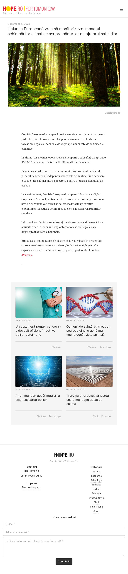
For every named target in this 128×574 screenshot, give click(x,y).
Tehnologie (106, 347)
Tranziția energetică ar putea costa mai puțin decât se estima (87, 400)
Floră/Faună (96, 506)
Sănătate (56, 347)
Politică (96, 471)
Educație (96, 493)
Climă (95, 416)
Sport (96, 511)
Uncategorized (112, 112)
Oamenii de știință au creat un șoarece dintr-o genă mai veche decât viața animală (88, 331)
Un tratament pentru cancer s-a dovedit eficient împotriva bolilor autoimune (38, 331)
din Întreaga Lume (31, 475)
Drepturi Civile (96, 498)
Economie (106, 416)
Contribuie (64, 561)
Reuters (27, 255)
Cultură (96, 489)
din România (31, 470)
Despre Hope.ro (31, 487)
